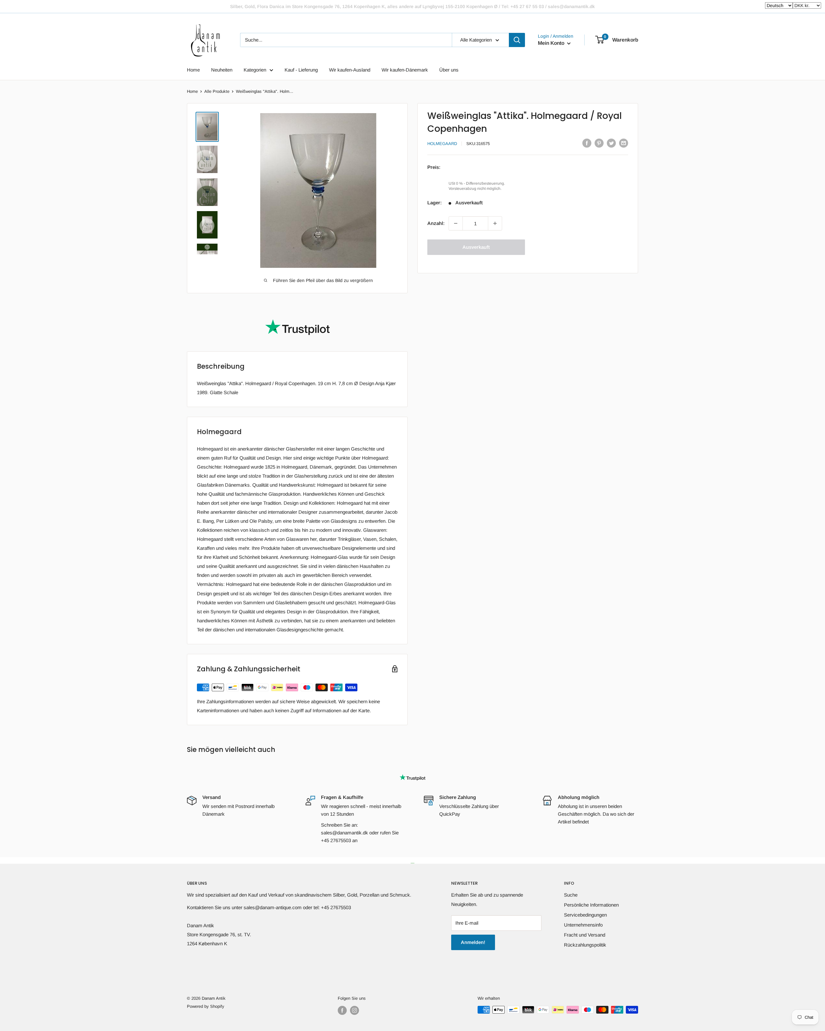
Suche (571, 895)
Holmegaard (442, 143)
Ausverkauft (476, 247)
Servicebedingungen (585, 915)
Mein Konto (552, 43)
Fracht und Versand (584, 935)
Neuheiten (221, 70)
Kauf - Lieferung (301, 70)
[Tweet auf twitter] (611, 143)
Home (193, 70)
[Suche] (517, 40)
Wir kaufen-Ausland (349, 70)
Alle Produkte (216, 91)
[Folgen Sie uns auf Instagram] (354, 1010)
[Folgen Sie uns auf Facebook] (342, 1010)
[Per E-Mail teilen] (623, 143)
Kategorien (255, 70)
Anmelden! (473, 942)
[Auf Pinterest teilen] (599, 143)
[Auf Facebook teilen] (586, 143)
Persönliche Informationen (591, 905)
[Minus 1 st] (455, 223)
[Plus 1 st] (495, 223)
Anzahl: (436, 223)
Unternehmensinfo (583, 925)
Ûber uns (449, 70)
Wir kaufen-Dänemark (405, 70)
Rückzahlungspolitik (585, 945)
